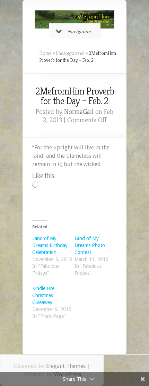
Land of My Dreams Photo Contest (89, 245)
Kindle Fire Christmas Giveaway (43, 295)
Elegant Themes (66, 366)
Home (45, 53)
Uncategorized (70, 53)
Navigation (79, 31)
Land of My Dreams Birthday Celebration (50, 245)
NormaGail (79, 111)
